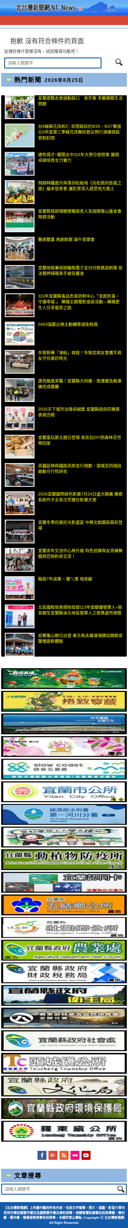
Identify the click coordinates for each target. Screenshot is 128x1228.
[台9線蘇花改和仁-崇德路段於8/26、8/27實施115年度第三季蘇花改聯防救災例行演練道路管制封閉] (20, 135)
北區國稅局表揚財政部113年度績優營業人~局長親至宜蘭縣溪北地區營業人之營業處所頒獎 (80, 610)
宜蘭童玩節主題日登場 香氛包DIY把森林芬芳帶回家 (79, 440)
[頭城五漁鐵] (64, 778)
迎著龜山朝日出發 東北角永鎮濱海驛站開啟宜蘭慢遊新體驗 (80, 638)
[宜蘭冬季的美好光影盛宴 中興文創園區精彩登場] (20, 531)
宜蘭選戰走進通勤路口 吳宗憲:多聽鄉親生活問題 (80, 101)
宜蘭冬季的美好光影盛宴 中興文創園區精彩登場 (80, 525)
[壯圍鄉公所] (64, 936)
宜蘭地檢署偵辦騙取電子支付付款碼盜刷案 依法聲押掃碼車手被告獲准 (80, 270)
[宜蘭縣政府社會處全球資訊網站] (64, 1049)
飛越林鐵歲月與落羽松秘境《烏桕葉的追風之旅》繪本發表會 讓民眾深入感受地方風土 (79, 185)
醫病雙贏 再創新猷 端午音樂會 (66, 239)
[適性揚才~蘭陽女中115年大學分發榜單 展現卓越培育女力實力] (20, 164)
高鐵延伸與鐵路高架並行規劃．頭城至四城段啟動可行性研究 (79, 468)
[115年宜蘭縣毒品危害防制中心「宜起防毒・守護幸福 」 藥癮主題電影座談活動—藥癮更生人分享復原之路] (20, 305)
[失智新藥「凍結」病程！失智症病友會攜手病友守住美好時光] (20, 362)
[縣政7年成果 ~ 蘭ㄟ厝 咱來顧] (20, 588)
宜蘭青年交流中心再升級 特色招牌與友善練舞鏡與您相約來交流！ (80, 553)
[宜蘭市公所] (64, 800)
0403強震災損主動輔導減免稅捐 (68, 324)
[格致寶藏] (64, 710)
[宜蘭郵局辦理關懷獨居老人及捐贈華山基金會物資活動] (20, 220)
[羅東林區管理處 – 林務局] (64, 1027)
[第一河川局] (64, 823)
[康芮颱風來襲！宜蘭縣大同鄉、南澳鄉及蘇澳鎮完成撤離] (20, 390)
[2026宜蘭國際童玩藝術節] (64, 687)
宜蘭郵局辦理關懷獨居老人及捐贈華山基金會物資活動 (79, 214)
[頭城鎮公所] (64, 1072)
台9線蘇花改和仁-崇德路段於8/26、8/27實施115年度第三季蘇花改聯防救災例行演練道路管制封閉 (79, 132)
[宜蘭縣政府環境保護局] (64, 1117)
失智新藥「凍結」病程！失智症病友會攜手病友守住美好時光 (79, 355)
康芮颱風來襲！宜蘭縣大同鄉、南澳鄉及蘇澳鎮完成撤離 (79, 383)
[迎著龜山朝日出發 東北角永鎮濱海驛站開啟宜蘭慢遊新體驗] (20, 645)
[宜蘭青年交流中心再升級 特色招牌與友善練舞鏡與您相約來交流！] (20, 560)
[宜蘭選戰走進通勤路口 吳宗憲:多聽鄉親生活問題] (20, 107)
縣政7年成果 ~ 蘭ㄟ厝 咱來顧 (65, 578)
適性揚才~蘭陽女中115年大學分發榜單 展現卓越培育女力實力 (78, 157)
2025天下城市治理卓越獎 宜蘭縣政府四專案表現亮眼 (79, 412)
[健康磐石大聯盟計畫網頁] (64, 755)
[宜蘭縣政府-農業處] (64, 959)
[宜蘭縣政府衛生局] (64, 1004)
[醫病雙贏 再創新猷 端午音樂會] (20, 249)
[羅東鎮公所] (64, 1140)
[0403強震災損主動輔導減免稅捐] (20, 333)
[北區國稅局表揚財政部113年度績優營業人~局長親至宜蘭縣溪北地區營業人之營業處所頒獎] (20, 616)
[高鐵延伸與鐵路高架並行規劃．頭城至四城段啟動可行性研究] (20, 475)
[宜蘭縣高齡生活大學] (64, 846)
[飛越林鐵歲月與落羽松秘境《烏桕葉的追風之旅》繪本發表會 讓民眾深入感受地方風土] (20, 192)
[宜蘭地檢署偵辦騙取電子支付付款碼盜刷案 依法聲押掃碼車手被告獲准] (20, 277)
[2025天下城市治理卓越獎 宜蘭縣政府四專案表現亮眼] (20, 418)
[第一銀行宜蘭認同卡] (64, 891)
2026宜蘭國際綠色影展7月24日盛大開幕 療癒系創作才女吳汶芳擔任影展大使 (80, 497)
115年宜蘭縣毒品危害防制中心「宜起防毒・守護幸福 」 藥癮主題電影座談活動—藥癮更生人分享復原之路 (79, 302)
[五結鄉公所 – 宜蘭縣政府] (64, 913)
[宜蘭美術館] (64, 732)
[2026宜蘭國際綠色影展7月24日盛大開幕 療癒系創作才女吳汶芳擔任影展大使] (20, 503)
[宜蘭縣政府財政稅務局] (64, 981)
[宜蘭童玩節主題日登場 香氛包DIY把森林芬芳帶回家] (20, 447)
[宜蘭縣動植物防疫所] (64, 868)
